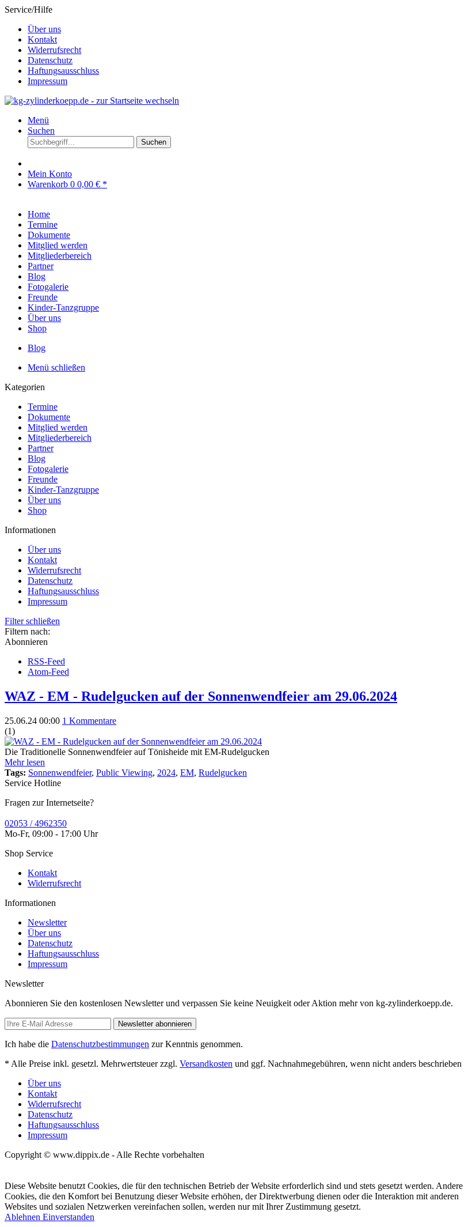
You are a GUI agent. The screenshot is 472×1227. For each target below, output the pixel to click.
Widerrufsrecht (54, 50)
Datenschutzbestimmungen (100, 1044)
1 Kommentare (89, 721)
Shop (37, 510)
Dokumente (49, 417)
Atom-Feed (48, 672)
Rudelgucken (223, 772)
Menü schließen (56, 367)
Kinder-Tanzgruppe (63, 489)
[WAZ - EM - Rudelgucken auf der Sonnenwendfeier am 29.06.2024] (133, 741)
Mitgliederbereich (60, 438)
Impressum (47, 81)
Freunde (43, 479)
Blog (36, 458)
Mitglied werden (57, 427)
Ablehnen (24, 1217)
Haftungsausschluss (63, 70)
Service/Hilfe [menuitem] (52, 45)
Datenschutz (50, 60)
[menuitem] (247, 29)
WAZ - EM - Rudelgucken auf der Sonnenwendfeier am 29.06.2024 (201, 696)
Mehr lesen (25, 762)
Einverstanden (68, 1217)
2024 (166, 772)
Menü (38, 120)
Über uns (44, 29)
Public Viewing (124, 772)
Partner (41, 448)
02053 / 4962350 (36, 823)
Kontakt (42, 39)
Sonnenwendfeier (60, 772)
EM (187, 772)
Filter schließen (32, 621)
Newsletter (47, 922)
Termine (43, 406)
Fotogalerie (48, 469)
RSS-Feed (46, 661)
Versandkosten (206, 1064)
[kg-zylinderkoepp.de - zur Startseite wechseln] (92, 100)
